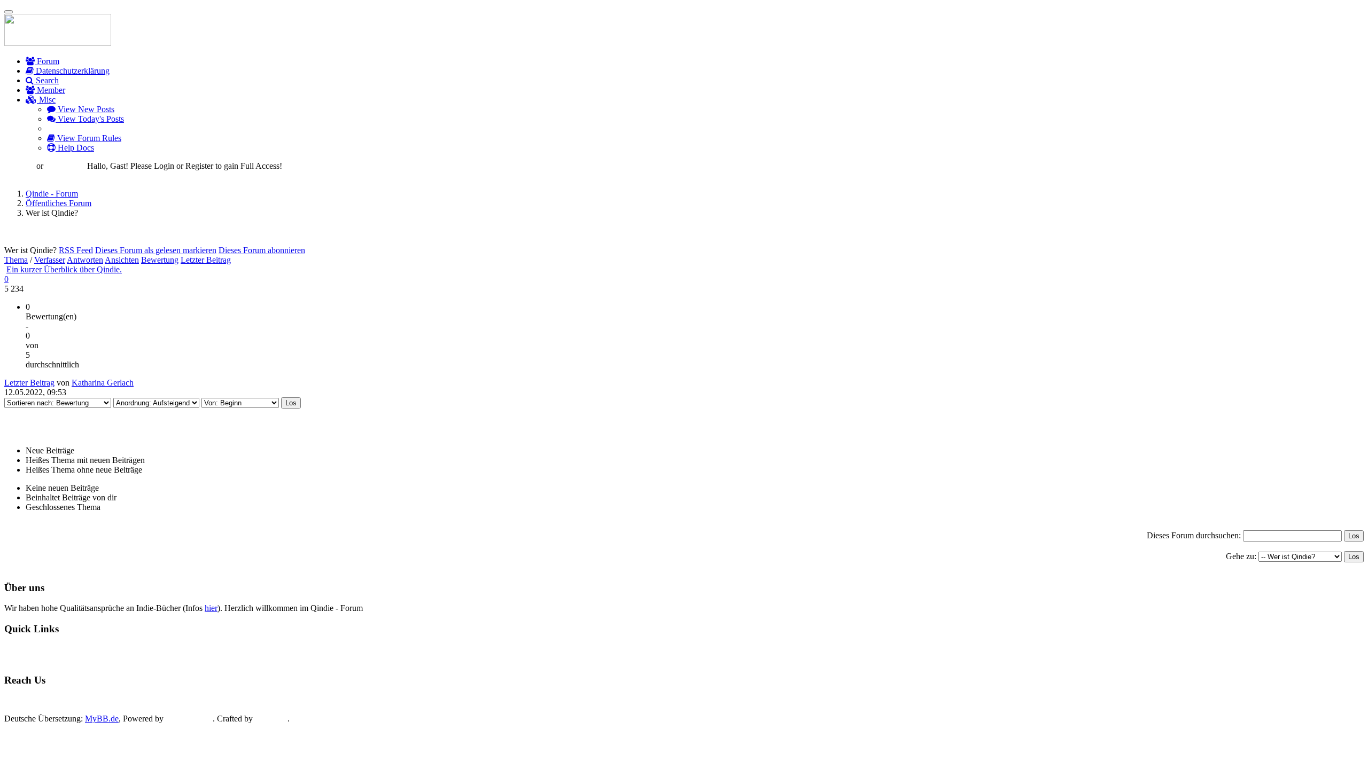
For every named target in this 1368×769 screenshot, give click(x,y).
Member (50, 90)
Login (23, 165)
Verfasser (49, 259)
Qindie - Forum (52, 193)
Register (70, 165)
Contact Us (33, 700)
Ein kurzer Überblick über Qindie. (64, 269)
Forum (47, 61)
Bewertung (159, 259)
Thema (16, 259)
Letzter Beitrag (206, 259)
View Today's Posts (90, 118)
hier (211, 608)
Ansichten (122, 259)
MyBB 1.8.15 (189, 718)
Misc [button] (46, 99)
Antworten (85, 259)
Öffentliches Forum (58, 203)
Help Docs (75, 147)
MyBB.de (102, 718)
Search (46, 80)
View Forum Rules (88, 138)
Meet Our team (92, 700)
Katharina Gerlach (103, 382)
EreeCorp (271, 718)
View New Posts (85, 109)
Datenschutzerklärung (72, 70)
